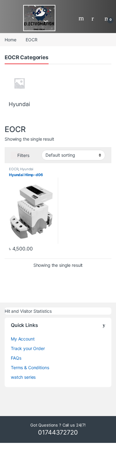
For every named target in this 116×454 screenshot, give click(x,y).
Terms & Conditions (30, 367)
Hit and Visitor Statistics (28, 311)
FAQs (16, 358)
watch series (23, 377)
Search (82, 18)
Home (10, 39)
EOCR (13, 169)
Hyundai (26, 169)
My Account (23, 338)
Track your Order (28, 348)
